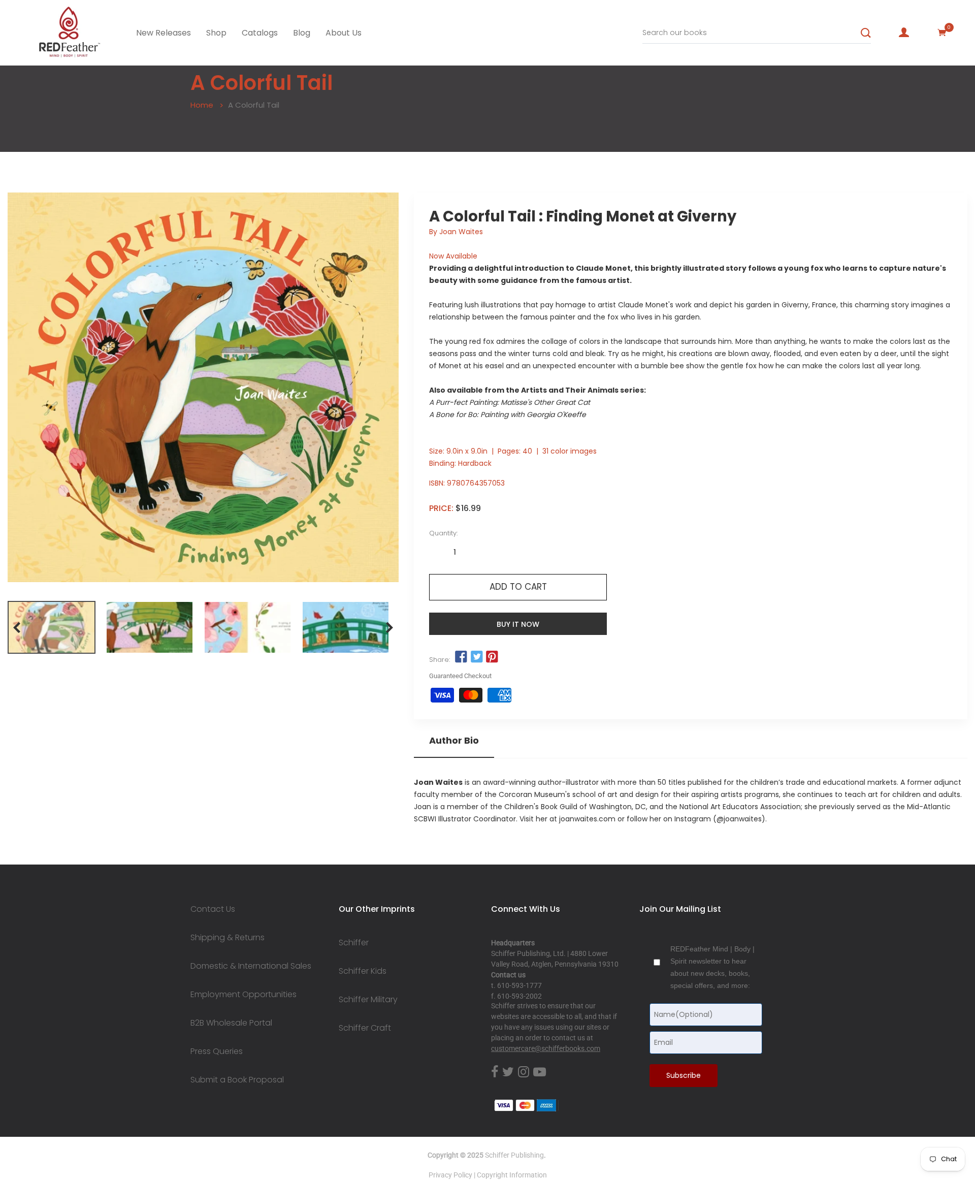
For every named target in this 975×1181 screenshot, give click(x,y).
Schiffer (354, 943)
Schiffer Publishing (514, 1155)
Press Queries (216, 1051)
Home (201, 105)
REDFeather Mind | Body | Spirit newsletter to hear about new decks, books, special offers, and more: (712, 967)
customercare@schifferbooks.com (545, 1048)
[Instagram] (523, 1072)
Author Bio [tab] (454, 741)
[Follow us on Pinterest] (492, 657)
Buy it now (518, 624)
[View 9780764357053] (51, 627)
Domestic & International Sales (250, 966)
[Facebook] (494, 1072)
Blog (301, 33)
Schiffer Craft (365, 1028)
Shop (216, 33)
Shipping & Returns (227, 938)
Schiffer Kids (362, 971)
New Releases (163, 33)
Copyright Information (512, 1175)
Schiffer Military (368, 1000)
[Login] (904, 32)
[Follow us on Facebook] (461, 657)
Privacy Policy (450, 1175)
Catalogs (260, 33)
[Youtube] (539, 1072)
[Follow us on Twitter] (476, 657)
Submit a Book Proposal (237, 1080)
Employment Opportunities (243, 995)
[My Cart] (942, 32)
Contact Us (212, 909)
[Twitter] (508, 1072)
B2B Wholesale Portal (231, 1023)
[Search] (866, 33)
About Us (344, 33)
